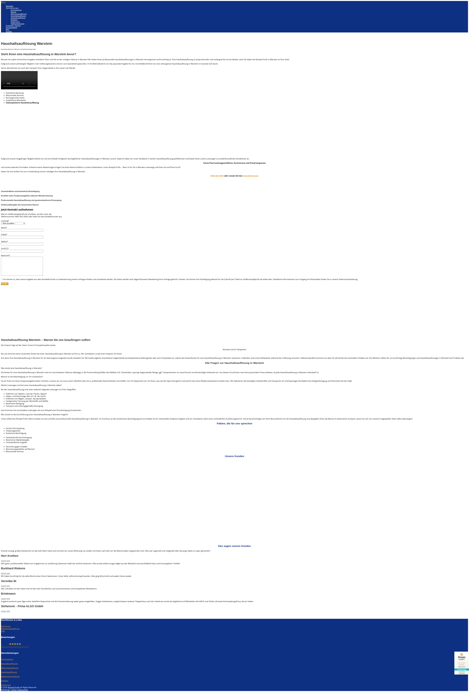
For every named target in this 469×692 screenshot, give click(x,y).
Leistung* (5, 221)
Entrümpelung (16, 10)
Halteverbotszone (17, 24)
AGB (3, 631)
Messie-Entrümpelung (10, 676)
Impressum (6, 626)
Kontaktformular (250, 176)
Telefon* (4, 241)
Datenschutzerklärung (10, 628)
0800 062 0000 (217, 176)
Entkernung (15, 22)
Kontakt (9, 31)
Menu (3, 2)
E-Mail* (4, 234)
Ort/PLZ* (5, 248)
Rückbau (14, 20)
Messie (13, 12)
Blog (7, 30)
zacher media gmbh (19, 690)
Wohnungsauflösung (19, 14)
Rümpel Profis (14, 687)
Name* (4, 227)
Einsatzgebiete (11, 28)
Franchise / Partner (13, 26)
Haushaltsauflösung (18, 16)
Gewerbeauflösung (18, 18)
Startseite (9, 6)
